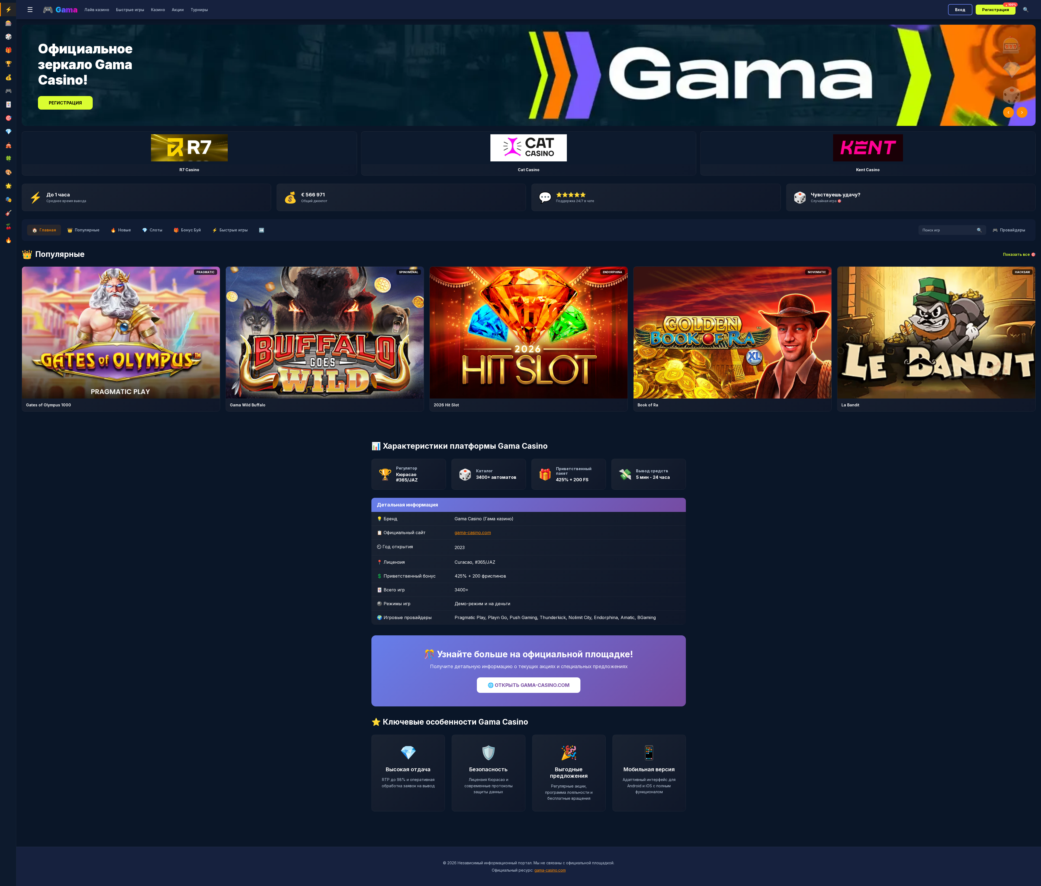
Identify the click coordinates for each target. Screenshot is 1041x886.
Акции (178, 9)
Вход (960, 9)
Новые (121, 230)
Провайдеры (1008, 230)
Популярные (83, 230)
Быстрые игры (130, 9)
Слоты (152, 230)
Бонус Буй (187, 230)
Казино (158, 9)
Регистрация (999, 8)
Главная (44, 230)
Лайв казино (96, 9)
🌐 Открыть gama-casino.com (529, 685)
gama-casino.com (473, 532)
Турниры (199, 9)
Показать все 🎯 (1019, 254)
